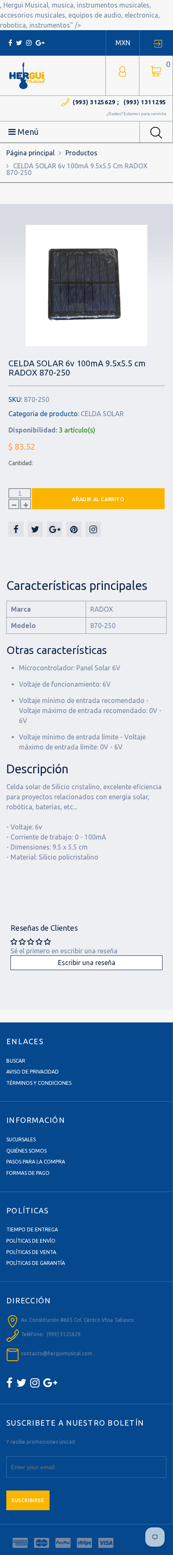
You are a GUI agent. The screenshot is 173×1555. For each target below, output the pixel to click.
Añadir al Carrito (98, 499)
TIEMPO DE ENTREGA (32, 1229)
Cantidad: (20, 463)
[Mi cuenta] (122, 70)
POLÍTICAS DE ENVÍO (30, 1240)
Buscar (15, 1060)
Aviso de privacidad (32, 1071)
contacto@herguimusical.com (56, 1353)
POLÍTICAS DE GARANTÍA (35, 1263)
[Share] (16, 529)
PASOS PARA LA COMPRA (35, 1161)
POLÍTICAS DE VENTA (31, 1252)
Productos (81, 153)
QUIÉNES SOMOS (26, 1150)
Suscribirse (28, 1500)
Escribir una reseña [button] (86, 962)
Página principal (30, 153)
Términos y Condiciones (38, 1083)
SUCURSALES (21, 1139)
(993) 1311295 (144, 102)
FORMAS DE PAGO (28, 1173)
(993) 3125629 (94, 102)
